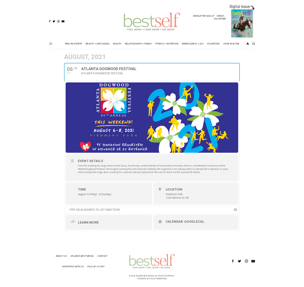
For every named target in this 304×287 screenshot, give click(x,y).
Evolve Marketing (158, 278)
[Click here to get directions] (235, 209)
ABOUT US (61, 255)
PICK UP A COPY (96, 266)
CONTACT (102, 255)
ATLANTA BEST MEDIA (82, 255)
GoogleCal (194, 221)
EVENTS (220, 15)
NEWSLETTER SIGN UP (203, 15)
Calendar (174, 221)
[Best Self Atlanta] (152, 21)
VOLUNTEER (220, 18)
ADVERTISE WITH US (73, 266)
